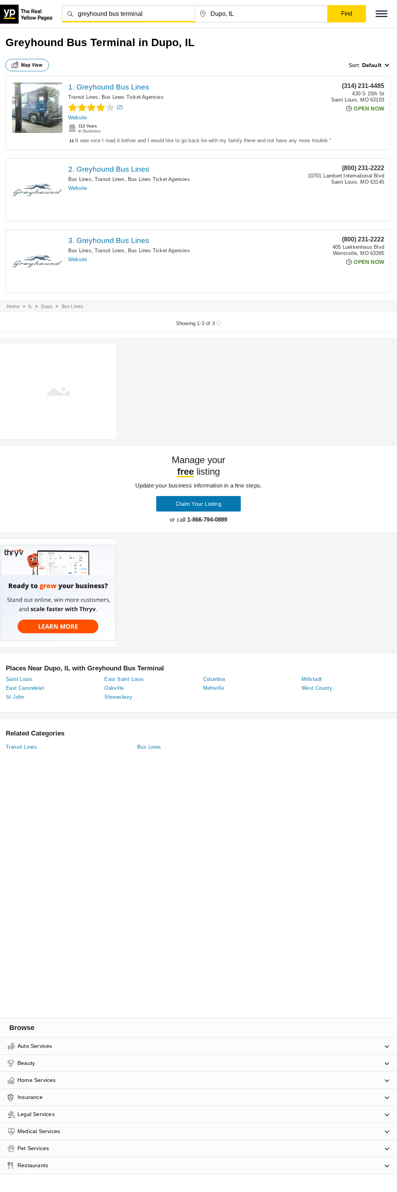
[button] (381, 13)
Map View (32, 65)
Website (77, 117)
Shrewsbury (118, 697)
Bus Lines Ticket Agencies (133, 97)
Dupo (47, 306)
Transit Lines (83, 97)
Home (13, 306)
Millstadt (312, 679)
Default (371, 65)
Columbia (214, 679)
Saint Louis (19, 679)
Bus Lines (79, 179)
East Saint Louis (124, 679)
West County (317, 688)
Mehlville (213, 688)
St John (15, 697)
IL (30, 306)
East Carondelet (25, 688)
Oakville (114, 688)
